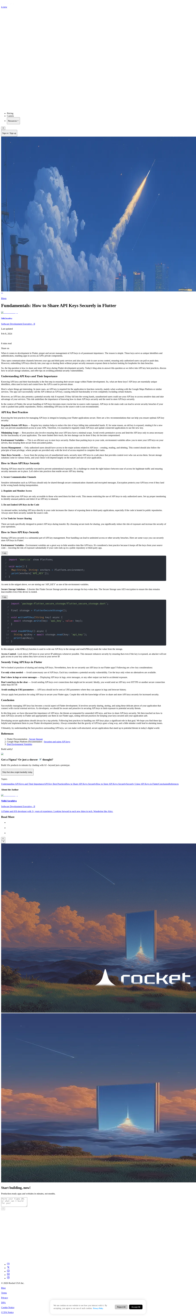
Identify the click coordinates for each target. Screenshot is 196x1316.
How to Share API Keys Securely (80, 784)
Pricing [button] (10, 113)
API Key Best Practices (54, 784)
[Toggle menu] (3, 128)
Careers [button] (10, 116)
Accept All (135, 1307)
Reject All (121, 1307)
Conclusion (163, 784)
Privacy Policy (98, 1308)
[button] (98, 85)
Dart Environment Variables (19, 744)
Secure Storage (36, 739)
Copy (4, 553)
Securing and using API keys (57, 741)
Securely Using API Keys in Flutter (142, 784)
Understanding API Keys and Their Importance (22, 784)
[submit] (3, 1208)
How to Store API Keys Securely (111, 784)
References (174, 784)
